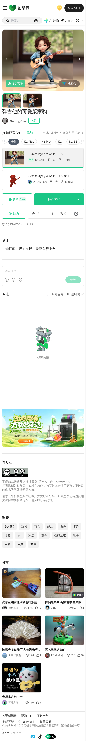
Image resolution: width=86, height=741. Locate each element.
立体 (33, 544)
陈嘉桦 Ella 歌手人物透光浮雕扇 (21, 650)
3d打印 (9, 526)
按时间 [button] (75, 294)
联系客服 (45, 721)
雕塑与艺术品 (71, 132)
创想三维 (60, 535)
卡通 (76, 526)
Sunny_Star (18, 121)
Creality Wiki (26, 721)
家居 (31, 535)
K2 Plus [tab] (29, 141)
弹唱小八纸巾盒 (12, 697)
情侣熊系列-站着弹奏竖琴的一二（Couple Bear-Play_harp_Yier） (63, 602)
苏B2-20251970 (11, 732)
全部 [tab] (14, 141)
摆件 (44, 535)
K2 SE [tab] (73, 141)
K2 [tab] (60, 141)
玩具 (24, 526)
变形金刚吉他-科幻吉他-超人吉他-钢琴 (21, 602)
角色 (63, 526)
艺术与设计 (50, 132)
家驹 (7, 544)
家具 (20, 544)
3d (19, 535)
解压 (50, 526)
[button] (80, 20)
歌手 (76, 535)
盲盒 (37, 526)
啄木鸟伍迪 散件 (55, 649)
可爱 (7, 535)
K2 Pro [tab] (46, 141)
